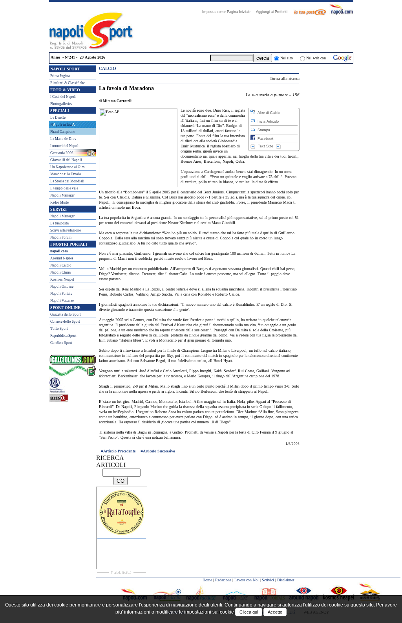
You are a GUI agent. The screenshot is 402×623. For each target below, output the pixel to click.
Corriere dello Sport (65, 321)
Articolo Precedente (119, 451)
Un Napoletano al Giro (67, 167)
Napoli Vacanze (62, 301)
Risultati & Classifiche (67, 83)
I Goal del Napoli (63, 97)
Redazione (223, 580)
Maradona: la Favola (65, 174)
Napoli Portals (61, 294)
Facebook (264, 139)
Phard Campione (62, 132)
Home (207, 580)
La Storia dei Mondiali (67, 181)
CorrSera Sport (61, 343)
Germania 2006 (61, 153)
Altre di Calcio (267, 113)
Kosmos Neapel (62, 279)
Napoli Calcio (60, 265)
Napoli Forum (60, 237)
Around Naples (61, 258)
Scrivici (268, 580)
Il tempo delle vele (64, 188)
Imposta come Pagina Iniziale (228, 12)
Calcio (107, 68)
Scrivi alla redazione (65, 230)
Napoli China (60, 272)
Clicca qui (248, 612)
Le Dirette (58, 117)
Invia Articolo (267, 121)
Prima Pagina (60, 76)
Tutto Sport (59, 329)
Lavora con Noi (246, 580)
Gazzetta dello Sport (65, 314)
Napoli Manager (62, 195)
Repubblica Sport (63, 336)
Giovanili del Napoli (66, 160)
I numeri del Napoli (65, 146)
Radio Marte (59, 202)
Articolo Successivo (159, 451)
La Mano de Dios (63, 139)
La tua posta (59, 223)
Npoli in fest (62, 125)
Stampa (262, 130)
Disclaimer (285, 580)
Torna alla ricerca (285, 78)
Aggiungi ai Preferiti (274, 12)
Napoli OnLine (61, 287)
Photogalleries (61, 104)
